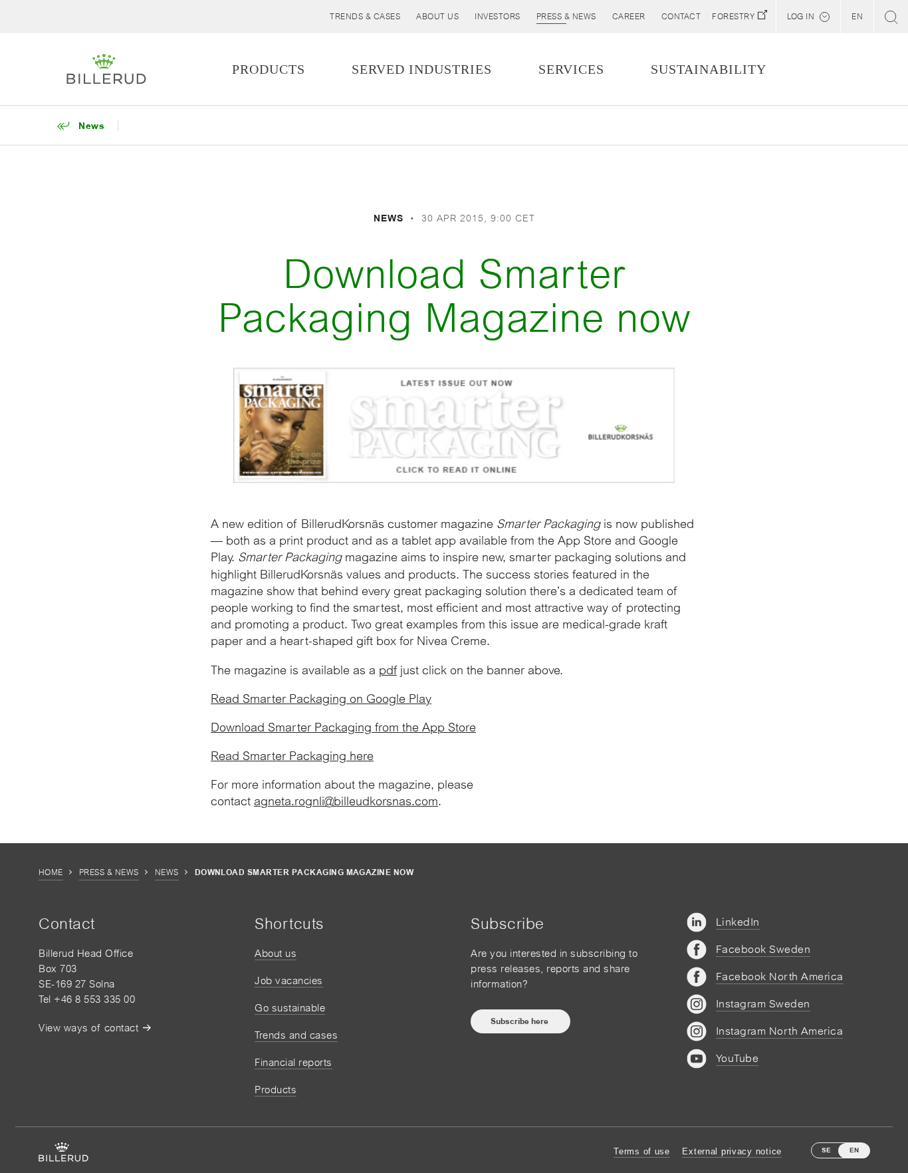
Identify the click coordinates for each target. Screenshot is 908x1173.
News (167, 872)
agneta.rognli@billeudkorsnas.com (346, 801)
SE (826, 1150)
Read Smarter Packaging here (292, 756)
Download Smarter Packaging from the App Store (343, 727)
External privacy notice (732, 1151)
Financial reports (293, 1062)
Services (571, 69)
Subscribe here (520, 1021)
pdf (388, 670)
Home (51, 872)
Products (275, 1089)
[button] (437, 16)
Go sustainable (290, 1007)
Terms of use (642, 1151)
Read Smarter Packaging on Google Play (321, 699)
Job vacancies (289, 980)
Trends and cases (296, 1035)
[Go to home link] (106, 69)
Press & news (109, 872)
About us (275, 953)
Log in (800, 16)
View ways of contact (88, 1027)
